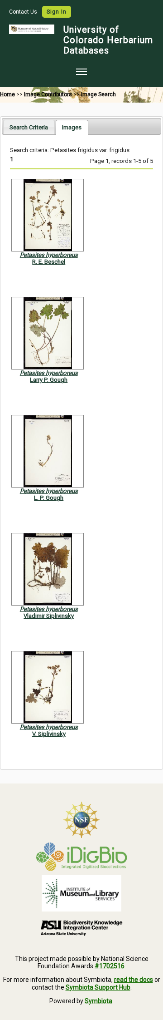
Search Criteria (29, 127)
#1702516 (110, 966)
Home (7, 94)
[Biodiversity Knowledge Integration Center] (81, 928)
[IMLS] (81, 893)
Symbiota (98, 1001)
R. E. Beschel (48, 261)
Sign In (57, 12)
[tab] (28, 127)
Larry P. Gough (48, 379)
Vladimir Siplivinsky (49, 615)
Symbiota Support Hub (98, 987)
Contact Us (23, 12)
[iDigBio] (81, 857)
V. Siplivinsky (49, 733)
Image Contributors (48, 94)
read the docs (133, 979)
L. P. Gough (48, 497)
